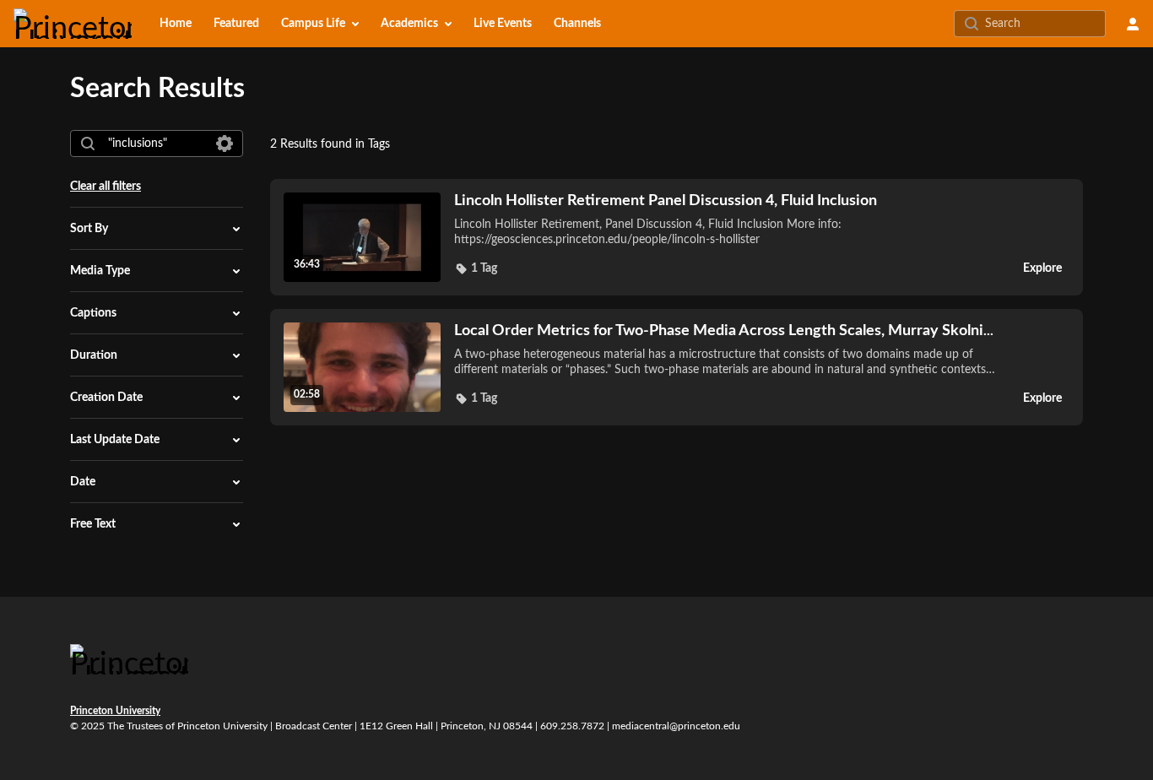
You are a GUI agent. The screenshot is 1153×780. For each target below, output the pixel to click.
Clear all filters (105, 186)
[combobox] (156, 143)
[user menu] (1132, 23)
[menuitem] (175, 23)
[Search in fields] (224, 143)
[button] (475, 268)
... (723, 330)
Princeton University (115, 711)
